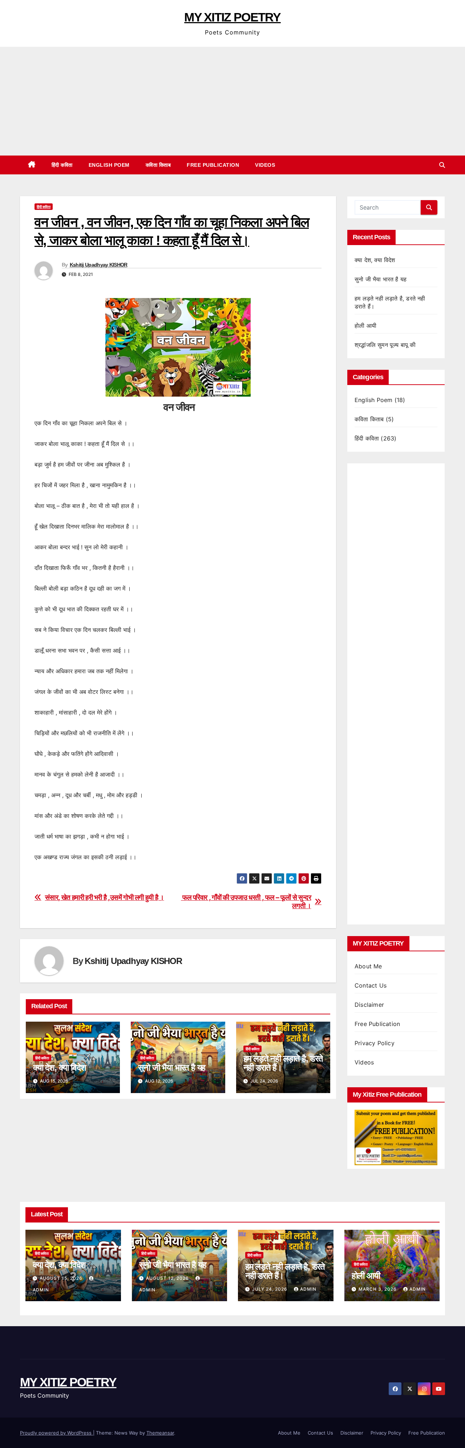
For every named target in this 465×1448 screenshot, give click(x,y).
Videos (265, 165)
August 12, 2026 (168, 1278)
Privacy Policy (375, 1043)
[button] (442, 165)
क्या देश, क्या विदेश (59, 1067)
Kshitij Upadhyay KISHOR (99, 265)
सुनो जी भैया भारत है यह (171, 1067)
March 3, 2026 (378, 1289)
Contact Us (371, 985)
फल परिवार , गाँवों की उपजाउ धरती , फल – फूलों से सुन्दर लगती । (246, 901)
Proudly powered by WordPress (56, 1433)
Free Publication (213, 165)
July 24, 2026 (270, 1289)
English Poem (109, 165)
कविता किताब (158, 165)
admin (308, 1289)
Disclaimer (369, 1004)
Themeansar (160, 1433)
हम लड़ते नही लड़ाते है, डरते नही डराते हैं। (283, 1063)
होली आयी (365, 325)
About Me (368, 966)
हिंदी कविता (62, 165)
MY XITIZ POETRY (232, 17)
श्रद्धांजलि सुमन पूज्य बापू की (385, 344)
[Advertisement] (232, 101)
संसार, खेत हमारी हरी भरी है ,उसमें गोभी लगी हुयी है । (104, 897)
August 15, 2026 (62, 1278)
